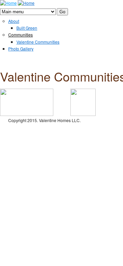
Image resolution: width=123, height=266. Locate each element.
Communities (20, 35)
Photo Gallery (20, 48)
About (13, 21)
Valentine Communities (37, 42)
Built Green (26, 28)
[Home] (8, 3)
